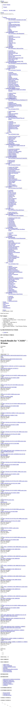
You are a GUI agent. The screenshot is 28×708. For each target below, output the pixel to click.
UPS (9, 207)
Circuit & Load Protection (11, 62)
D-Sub (9, 75)
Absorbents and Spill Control (14, 217)
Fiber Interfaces (11, 161)
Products (5, 17)
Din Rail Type (11, 195)
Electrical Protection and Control (15, 105)
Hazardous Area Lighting (13, 152)
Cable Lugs (10, 38)
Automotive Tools (12, 268)
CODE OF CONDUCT (8, 684)
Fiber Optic (10, 54)
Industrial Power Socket (13, 128)
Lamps (7, 133)
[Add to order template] (1, 374)
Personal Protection (12, 226)
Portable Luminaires (12, 156)
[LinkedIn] (7, 704)
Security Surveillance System (12, 228)
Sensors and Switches (12, 178)
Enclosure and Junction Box (14, 125)
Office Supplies (11, 280)
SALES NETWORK (7, 671)
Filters (9, 112)
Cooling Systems (11, 111)
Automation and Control (11, 18)
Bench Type (10, 191)
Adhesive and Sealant (12, 267)
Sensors (10, 299)
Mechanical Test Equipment (14, 252)
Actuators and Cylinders (13, 167)
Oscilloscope (11, 254)
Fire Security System (12, 235)
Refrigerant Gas (11, 114)
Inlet (9, 129)
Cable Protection (11, 39)
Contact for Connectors (13, 74)
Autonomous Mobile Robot (14, 22)
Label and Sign (11, 222)
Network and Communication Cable (15, 57)
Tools (7, 262)
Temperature (10, 260)
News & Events (6, 305)
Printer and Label (11, 286)
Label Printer (5, 322)
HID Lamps (10, 140)
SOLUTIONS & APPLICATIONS (10, 669)
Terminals (10, 45)
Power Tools (11, 284)
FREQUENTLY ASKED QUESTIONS (11, 679)
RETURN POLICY (7, 682)
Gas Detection (11, 221)
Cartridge (5, 318)
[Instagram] (12, 707)
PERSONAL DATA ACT (8, 680)
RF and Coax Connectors (13, 85)
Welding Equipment (12, 290)
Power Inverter (11, 199)
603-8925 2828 (12, 10)
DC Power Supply (12, 193)
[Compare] (2, 374)
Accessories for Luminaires (14, 149)
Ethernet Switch (11, 160)
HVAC (7, 107)
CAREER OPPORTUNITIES (9, 666)
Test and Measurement (10, 237)
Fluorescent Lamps (12, 137)
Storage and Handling (12, 287)
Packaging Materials (12, 281)
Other (9, 174)
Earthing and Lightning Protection (13, 88)
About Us (5, 306)
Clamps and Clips (12, 42)
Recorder (10, 236)
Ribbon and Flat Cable (13, 59)
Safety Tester (11, 259)
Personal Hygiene (12, 224)
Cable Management (10, 32)
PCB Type (10, 197)
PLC (9, 27)
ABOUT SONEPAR (7, 665)
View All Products (12, 19)
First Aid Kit (10, 220)
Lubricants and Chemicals (13, 279)
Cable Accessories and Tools (14, 37)
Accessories (10, 35)
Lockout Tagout (11, 223)
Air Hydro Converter (12, 168)
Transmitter (10, 261)
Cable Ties (10, 40)
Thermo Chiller (11, 182)
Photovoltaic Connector (13, 81)
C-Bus (9, 23)
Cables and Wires (9, 47)
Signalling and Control (13, 31)
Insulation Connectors (12, 78)
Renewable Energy (12, 204)
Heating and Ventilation (13, 113)
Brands (4, 301)
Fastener (10, 275)
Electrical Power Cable (13, 53)
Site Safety (10, 227)
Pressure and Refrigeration (13, 257)
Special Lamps (11, 143)
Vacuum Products (12, 184)
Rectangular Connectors (13, 84)
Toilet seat (10, 288)
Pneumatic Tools (11, 283)
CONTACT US (6, 694)
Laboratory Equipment (13, 248)
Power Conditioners (12, 198)
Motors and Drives (12, 26)
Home (4, 310)
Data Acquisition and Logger (14, 243)
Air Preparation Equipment (13, 169)
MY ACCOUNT (6, 692)
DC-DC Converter (12, 192)
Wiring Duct (10, 46)
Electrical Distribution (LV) (11, 98)
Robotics (10, 30)
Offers (4, 304)
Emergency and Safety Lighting (14, 151)
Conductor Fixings (12, 93)
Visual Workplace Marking (8, 326)
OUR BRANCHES (7, 695)
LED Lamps (10, 142)
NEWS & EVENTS (7, 670)
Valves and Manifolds (12, 186)
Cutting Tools (11, 273)
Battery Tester (11, 241)
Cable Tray (10, 41)
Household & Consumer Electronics (15, 277)
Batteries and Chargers (13, 269)
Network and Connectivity (11, 157)
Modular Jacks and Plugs (13, 79)
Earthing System (11, 95)
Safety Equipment (9, 214)
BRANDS (5, 668)
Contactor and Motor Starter (14, 24)
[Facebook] (4, 703)
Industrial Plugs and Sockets (11, 116)
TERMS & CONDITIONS (8, 681)
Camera (10, 234)
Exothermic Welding (12, 96)
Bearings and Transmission (13, 270)
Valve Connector (11, 87)
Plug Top (10, 298)
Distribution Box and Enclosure (14, 104)
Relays (9, 29)
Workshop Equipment (12, 292)
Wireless (10, 162)
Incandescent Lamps (12, 141)
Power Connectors (12, 83)
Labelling (10, 44)
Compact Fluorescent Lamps (14, 136)
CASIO (4, 332)
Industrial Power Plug (12, 127)
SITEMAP (5, 685)
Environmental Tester (12, 247)
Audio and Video (11, 51)
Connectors (8, 68)
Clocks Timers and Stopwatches (9, 319)
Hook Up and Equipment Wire (14, 55)
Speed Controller (11, 181)
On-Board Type (11, 196)
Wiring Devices (9, 292)
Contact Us (5, 10)
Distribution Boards (12, 103)
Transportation (11, 289)
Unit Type (10, 206)
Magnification (11, 250)
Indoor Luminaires (12, 153)
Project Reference (6, 307)
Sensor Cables (11, 60)
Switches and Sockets (12, 301)
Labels (4, 323)
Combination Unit (12, 122)
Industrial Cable (11, 56)
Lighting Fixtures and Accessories (13, 144)
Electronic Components (13, 274)
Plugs (9, 130)
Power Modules (11, 200)
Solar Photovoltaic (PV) (13, 213)
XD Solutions (6, 303)
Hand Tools (10, 276)
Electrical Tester (11, 245)
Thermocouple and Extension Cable (15, 61)
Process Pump (11, 176)
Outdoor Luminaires (12, 154)
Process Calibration (12, 258)
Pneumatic (8, 163)
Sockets (10, 132)
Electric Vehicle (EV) (12, 212)
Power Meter (11, 107)
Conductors (10, 94)
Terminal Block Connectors (14, 86)
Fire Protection (11, 219)
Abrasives (10, 266)
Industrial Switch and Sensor (14, 25)
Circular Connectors (12, 73)
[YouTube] (9, 706)
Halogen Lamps (11, 138)
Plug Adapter (11, 297)
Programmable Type (12, 202)
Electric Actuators (12, 170)
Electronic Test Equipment (13, 246)
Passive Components (12, 66)
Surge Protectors (11, 68)
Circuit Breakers (11, 65)
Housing (10, 77)
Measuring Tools (11, 251)
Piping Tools (11, 282)
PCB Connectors (11, 80)
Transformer (10, 205)
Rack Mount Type (12, 203)
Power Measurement (12, 255)
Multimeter (10, 253)
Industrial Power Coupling (13, 126)
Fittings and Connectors (13, 173)
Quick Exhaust (11, 177)
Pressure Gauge (11, 175)
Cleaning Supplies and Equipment (15, 272)
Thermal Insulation (12, 116)
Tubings (10, 183)
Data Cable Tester (12, 244)
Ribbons (5, 324)
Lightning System (12, 97)
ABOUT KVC (6, 664)
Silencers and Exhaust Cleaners (14, 180)
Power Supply (9, 186)
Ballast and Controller (12, 150)
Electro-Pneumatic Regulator (14, 171)
